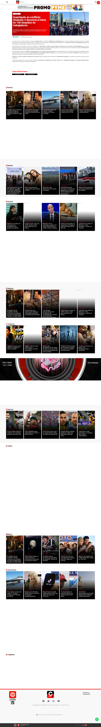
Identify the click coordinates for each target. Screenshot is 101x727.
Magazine (10, 185)
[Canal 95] (7, 2)
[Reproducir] (98, 2)
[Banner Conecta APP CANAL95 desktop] (50, 7)
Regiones (16, 13)
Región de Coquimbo (46, 185)
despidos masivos (31, 74)
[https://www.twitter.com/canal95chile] (48, 701)
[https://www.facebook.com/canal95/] (43, 701)
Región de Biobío (18, 74)
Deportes (10, 429)
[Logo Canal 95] (17, 2)
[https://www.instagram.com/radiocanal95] (54, 701)
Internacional (46, 344)
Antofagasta (64, 185)
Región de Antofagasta (82, 185)
